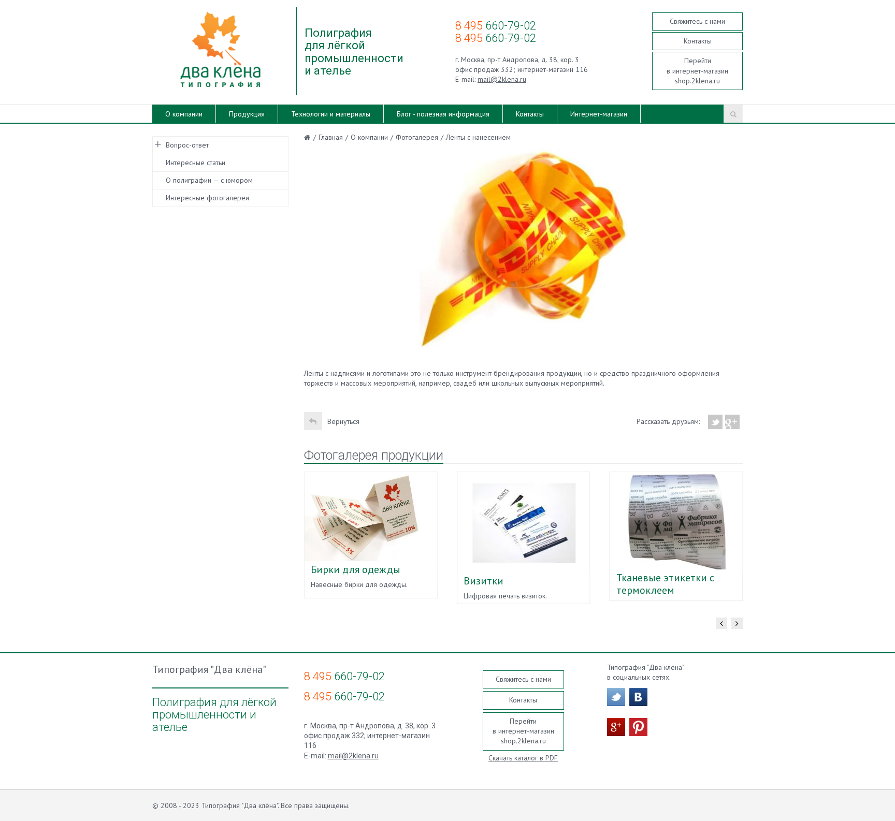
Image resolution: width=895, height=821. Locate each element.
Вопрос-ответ (187, 145)
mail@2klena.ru (502, 79)
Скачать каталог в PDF (523, 758)
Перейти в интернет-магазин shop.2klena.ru (697, 70)
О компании (184, 114)
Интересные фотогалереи (207, 197)
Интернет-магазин (598, 114)
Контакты (698, 41)
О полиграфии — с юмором (209, 180)
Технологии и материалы (330, 114)
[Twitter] (715, 422)
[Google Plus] (732, 422)
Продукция (247, 114)
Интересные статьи (195, 162)
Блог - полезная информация (443, 114)
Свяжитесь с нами (697, 21)
